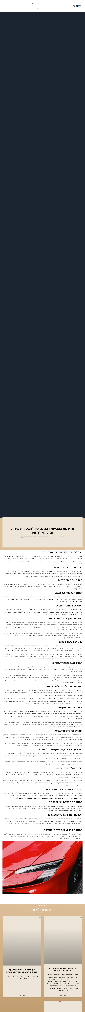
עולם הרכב (49, 4)
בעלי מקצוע (21, 4)
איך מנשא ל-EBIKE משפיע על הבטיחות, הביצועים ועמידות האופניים (22, 971)
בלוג (10, 4)
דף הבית (62, 537)
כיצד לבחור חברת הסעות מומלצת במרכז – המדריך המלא (63, 969)
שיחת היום (61, 4)
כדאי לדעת (36, 8)
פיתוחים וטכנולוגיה (35, 4)
